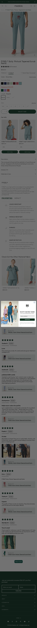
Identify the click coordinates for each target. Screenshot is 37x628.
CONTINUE (27, 319)
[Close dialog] (34, 302)
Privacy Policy (33, 323)
